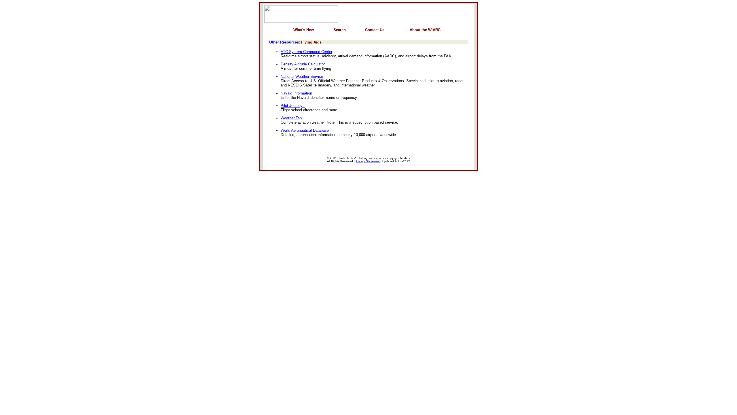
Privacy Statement (368, 161)
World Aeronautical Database (305, 130)
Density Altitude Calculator (303, 64)
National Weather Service (302, 76)
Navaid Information (296, 93)
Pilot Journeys (293, 105)
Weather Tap (291, 118)
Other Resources (284, 42)
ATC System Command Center (306, 52)
